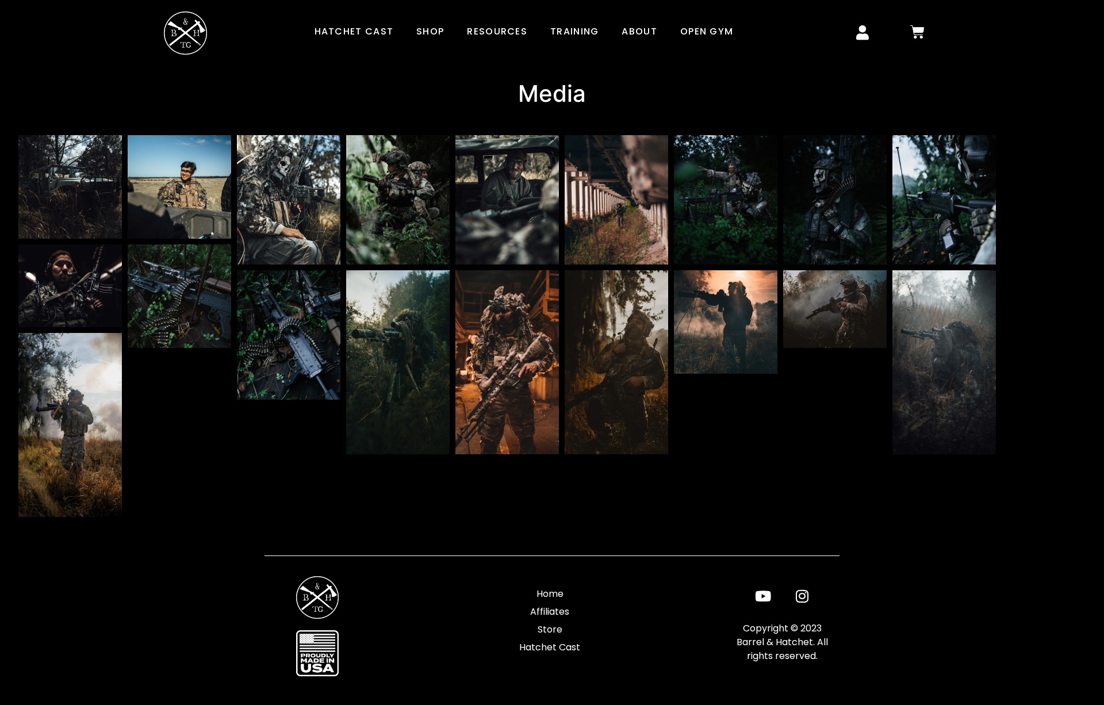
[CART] (918, 32)
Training (574, 31)
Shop (430, 31)
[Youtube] (763, 595)
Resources (497, 31)
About (639, 31)
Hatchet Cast (354, 31)
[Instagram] (802, 595)
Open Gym (706, 31)
